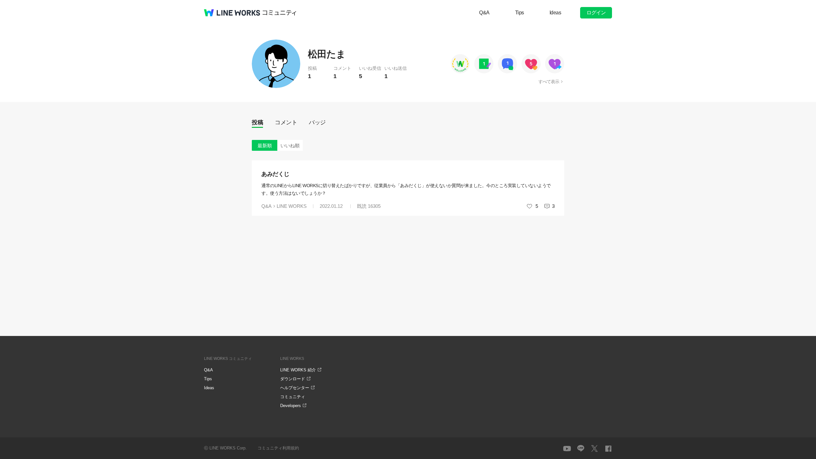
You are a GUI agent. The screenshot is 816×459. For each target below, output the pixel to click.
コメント (286, 122)
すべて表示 (548, 81)
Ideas (555, 12)
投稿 (257, 122)
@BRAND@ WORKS (232, 12)
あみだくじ (275, 174)
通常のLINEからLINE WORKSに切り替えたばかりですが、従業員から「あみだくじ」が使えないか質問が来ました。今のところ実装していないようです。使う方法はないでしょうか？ (406, 189)
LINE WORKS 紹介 (298, 370)
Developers (290, 405)
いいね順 (290, 145)
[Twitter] (594, 448)
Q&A (484, 12)
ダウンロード (292, 378)
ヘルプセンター (294, 387)
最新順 (265, 145)
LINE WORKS (292, 206)
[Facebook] (608, 449)
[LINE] (581, 449)
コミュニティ (279, 13)
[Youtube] (567, 449)
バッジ (317, 122)
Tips (519, 12)
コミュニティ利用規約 (278, 448)
